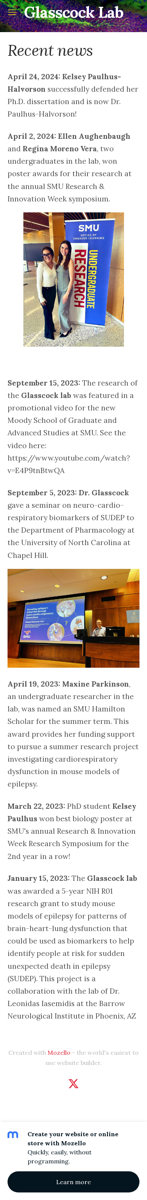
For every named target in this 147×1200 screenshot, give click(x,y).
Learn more (73, 1182)
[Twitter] (73, 1083)
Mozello (58, 1052)
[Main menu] (12, 12)
